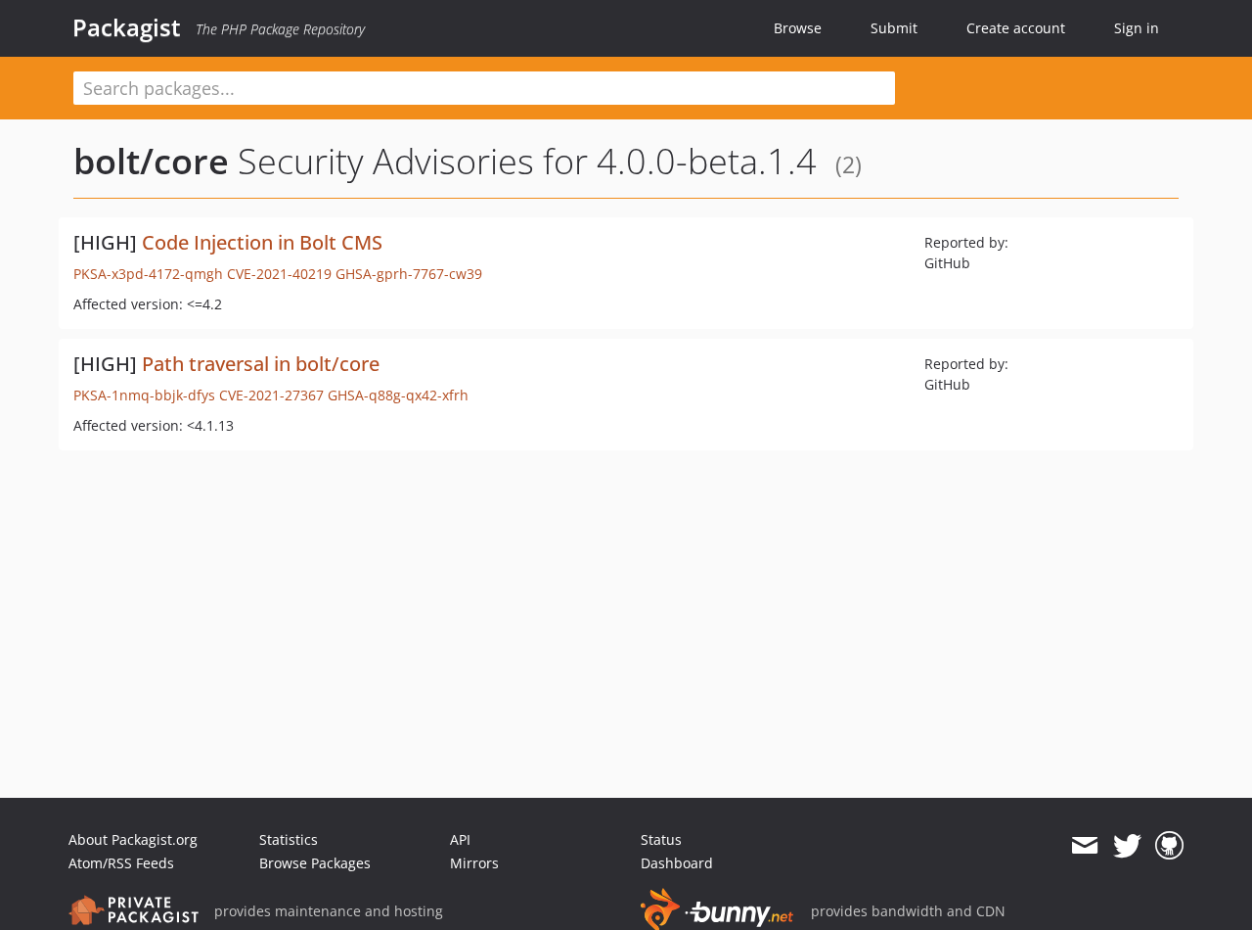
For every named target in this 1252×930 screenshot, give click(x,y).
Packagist (126, 27)
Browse (798, 28)
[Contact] (1084, 845)
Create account (1015, 28)
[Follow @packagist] (1127, 845)
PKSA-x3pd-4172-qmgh (148, 273)
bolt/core (151, 161)
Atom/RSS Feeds (121, 863)
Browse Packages (315, 863)
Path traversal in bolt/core (261, 363)
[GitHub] (1169, 845)
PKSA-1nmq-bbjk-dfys (144, 395)
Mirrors (474, 863)
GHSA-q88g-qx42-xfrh (398, 395)
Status (661, 839)
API (460, 839)
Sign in (1136, 28)
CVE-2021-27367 (271, 395)
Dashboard (677, 863)
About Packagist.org (133, 839)
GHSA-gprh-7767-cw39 (408, 273)
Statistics (288, 839)
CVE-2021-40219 (279, 273)
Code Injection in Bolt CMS (262, 242)
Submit (894, 28)
